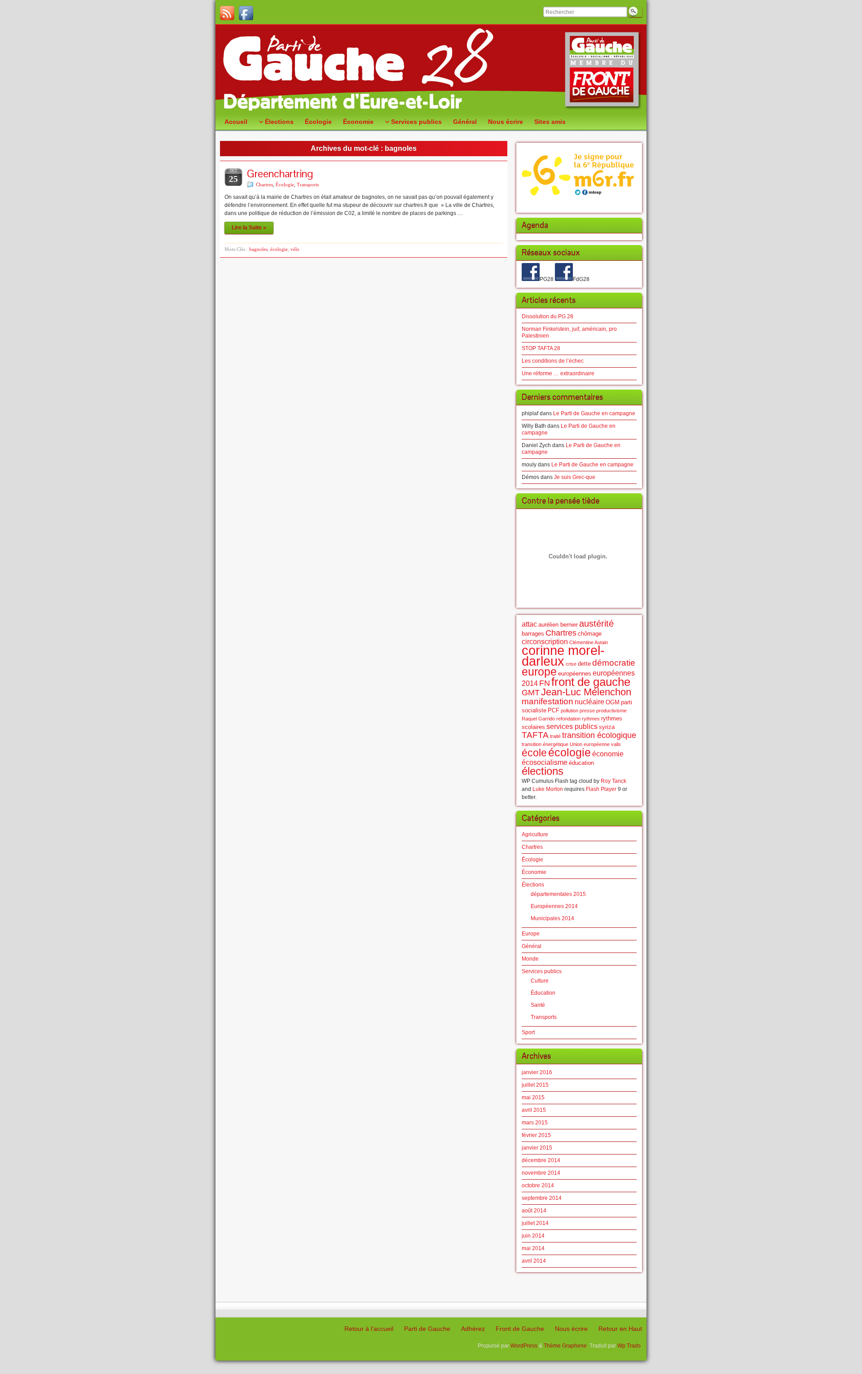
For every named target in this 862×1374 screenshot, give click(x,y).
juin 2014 (533, 1236)
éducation (581, 762)
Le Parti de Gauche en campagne (594, 413)
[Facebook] (246, 13)
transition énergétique (545, 744)
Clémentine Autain (588, 642)
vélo (294, 249)
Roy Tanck (613, 781)
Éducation (543, 993)
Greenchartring (280, 173)
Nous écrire (571, 1328)
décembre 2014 (541, 1160)
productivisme (611, 710)
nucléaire (589, 702)
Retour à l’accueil (368, 1328)
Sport (528, 1032)
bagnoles (258, 249)
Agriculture (535, 834)
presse (587, 710)
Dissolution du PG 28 (547, 316)
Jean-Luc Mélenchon (586, 692)
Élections (533, 885)
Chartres (264, 184)
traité (555, 736)
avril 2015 (534, 1110)
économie (608, 754)
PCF (553, 710)
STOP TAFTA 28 (541, 348)
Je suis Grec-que (574, 477)
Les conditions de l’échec (553, 361)
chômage (590, 633)
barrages (533, 633)
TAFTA (535, 735)
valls (616, 744)
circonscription (545, 641)
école (534, 753)
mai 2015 (533, 1097)
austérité (596, 623)
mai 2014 (533, 1248)
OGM (613, 702)
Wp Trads (629, 1346)
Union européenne (590, 744)
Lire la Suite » (249, 227)
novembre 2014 (541, 1173)
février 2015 (536, 1135)
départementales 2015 (558, 894)
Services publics (542, 971)
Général (531, 946)
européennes (574, 673)
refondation (568, 718)
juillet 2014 (535, 1223)
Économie (534, 872)
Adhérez (473, 1328)
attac (529, 624)
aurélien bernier (558, 624)
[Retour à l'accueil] (431, 69)
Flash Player (601, 789)
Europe (531, 934)
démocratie (613, 662)
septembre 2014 (542, 1198)
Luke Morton (547, 789)
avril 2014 (534, 1261)
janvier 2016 (537, 1072)
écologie (279, 249)
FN (544, 683)
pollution (569, 710)
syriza (607, 727)
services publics (572, 726)
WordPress (523, 1346)
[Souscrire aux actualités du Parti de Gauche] (227, 13)
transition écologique (599, 735)
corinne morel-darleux (563, 655)
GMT (531, 692)
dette (584, 663)
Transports (308, 184)
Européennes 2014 (554, 906)
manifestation (547, 701)
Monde (530, 959)
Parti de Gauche (427, 1328)
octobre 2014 (538, 1185)
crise (571, 664)
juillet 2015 (535, 1085)
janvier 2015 (537, 1148)
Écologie (285, 184)
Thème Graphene (565, 1346)
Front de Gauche (520, 1328)
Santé (538, 1005)
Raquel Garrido (538, 718)
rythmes (591, 718)
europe (539, 672)
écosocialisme (544, 762)
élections (542, 771)
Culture (540, 981)
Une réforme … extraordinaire (558, 373)
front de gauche (590, 682)
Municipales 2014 (552, 918)
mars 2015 (535, 1122)
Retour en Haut (620, 1328)
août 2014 (534, 1210)
